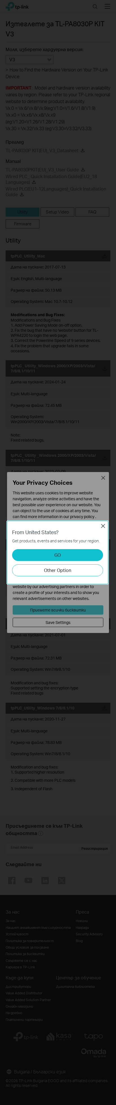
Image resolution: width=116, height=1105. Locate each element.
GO (57, 555)
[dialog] (58, 552)
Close (103, 526)
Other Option (57, 570)
